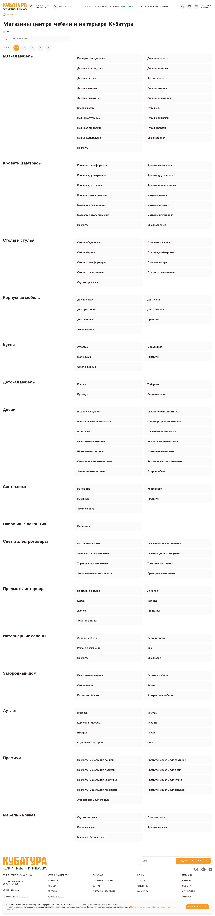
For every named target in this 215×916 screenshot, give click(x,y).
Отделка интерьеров (90, 742)
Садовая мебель (157, 675)
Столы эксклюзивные (90, 272)
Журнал (164, 6)
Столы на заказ (156, 817)
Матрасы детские (158, 205)
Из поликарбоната (88, 695)
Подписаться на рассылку (193, 861)
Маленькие (84, 356)
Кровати (152, 722)
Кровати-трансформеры (92, 165)
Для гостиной (155, 309)
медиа (141, 875)
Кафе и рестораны (103, 881)
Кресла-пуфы (85, 108)
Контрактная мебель (160, 695)
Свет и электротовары (25, 541)
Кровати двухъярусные (91, 175)
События (114, 6)
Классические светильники (164, 543)
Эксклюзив (154, 657)
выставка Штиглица (104, 891)
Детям (96, 886)
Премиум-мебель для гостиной (166, 759)
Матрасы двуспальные (91, 205)
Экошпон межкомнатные (162, 441)
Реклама (52, 891)
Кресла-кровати (157, 78)
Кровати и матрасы (22, 163)
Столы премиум (157, 262)
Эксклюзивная (156, 137)
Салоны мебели (87, 638)
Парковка (98, 875)
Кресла (81, 384)
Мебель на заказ (19, 815)
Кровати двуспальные (161, 175)
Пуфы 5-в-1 (154, 108)
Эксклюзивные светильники (94, 573)
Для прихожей (86, 309)
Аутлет (10, 710)
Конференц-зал (56, 897)
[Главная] (4, 14)
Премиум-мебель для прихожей (97, 789)
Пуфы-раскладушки (89, 137)
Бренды (102, 6)
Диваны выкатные (88, 98)
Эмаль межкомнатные (91, 471)
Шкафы (82, 732)
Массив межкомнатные (161, 431)
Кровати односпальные (162, 185)
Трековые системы (159, 563)
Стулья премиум (87, 282)
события (187, 886)
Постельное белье (88, 590)
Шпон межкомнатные (90, 451)
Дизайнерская (85, 299)
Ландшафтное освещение (93, 553)
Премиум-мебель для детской (96, 769)
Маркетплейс (128, 6)
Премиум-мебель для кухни (164, 779)
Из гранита (83, 488)
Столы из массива (158, 242)
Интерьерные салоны (24, 636)
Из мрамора (154, 488)
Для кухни (153, 299)
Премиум (82, 147)
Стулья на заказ (87, 817)
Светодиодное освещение (163, 553)
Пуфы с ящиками (158, 117)
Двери (9, 409)
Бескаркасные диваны (91, 58)
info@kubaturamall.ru (16, 897)
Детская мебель (19, 382)
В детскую (83, 431)
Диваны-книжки (87, 88)
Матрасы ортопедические (93, 215)
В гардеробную (156, 471)
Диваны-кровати (157, 58)
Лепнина (152, 590)
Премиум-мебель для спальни (166, 789)
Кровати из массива (159, 165)
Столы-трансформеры (91, 262)
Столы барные (86, 252)
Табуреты (153, 384)
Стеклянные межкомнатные (94, 461)
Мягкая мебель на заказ (91, 837)
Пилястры (153, 610)
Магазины (90, 6)
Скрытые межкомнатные (162, 411)
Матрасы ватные (157, 195)
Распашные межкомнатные (94, 421)
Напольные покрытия (24, 524)
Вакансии (142, 891)
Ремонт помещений (89, 648)
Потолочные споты (89, 543)
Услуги (142, 6)
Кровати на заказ (157, 827)
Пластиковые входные (91, 441)
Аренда (52, 886)
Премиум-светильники (161, 573)
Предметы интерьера (24, 588)
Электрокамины (87, 620)
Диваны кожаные (158, 68)
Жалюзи (82, 610)
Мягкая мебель (18, 56)
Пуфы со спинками (89, 127)
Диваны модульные (159, 98)
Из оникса (83, 498)
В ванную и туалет (88, 411)
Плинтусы (83, 526)
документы (188, 891)
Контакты (53, 881)
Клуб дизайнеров (57, 875)
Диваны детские (87, 78)
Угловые (82, 346)
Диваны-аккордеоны (90, 68)
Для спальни (85, 319)
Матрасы (82, 712)
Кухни (9, 344)
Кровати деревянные (90, 185)
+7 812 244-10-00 (66, 6)
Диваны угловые (157, 88)
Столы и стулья (18, 240)
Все (16, 48)
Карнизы (152, 600)
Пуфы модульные (88, 117)
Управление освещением (92, 563)
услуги (141, 881)
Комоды (152, 712)
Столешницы (85, 685)
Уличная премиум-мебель (93, 799)
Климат (152, 685)
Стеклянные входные (160, 451)
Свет (150, 742)
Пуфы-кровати (156, 127)
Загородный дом (19, 673)
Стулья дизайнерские (160, 252)
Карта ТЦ (153, 6)
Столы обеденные (88, 242)
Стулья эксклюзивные (161, 272)
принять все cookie (197, 907)
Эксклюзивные (156, 224)
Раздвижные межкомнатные (164, 461)
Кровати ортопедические (92, 195)
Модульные (154, 346)
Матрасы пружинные (160, 215)
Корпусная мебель (21, 297)
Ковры (81, 600)
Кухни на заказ (86, 827)
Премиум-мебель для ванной (95, 759)
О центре (142, 886)
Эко (149, 648)
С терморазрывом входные (164, 421)
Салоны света (156, 638)
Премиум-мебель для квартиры (97, 779)
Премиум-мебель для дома (164, 769)
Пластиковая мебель (90, 675)
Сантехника (14, 486)
